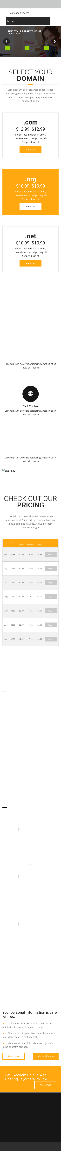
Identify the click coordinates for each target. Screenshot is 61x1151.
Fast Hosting (30, 847)
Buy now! (45, 1085)
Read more (14, 1056)
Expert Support (30, 942)
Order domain (46, 1056)
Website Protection (30, 895)
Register (30, 149)
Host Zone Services (19, 12)
